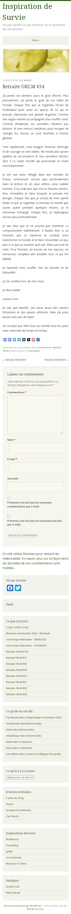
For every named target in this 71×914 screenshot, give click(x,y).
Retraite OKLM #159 (17, 651)
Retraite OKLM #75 (16, 657)
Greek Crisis (13, 886)
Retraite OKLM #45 (16, 664)
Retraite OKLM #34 (16, 676)
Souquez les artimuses (18, 810)
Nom (11, 440)
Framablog (12, 845)
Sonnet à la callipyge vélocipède (43, 754)
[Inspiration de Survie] (36, 72)
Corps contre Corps (17, 627)
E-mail (12, 459)
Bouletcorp (12, 839)
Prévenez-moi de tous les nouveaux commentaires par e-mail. (29, 504)
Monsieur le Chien (16, 863)
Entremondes (33, 723)
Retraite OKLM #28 (16, 694)
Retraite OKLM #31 (14, 359)
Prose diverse (44, 347)
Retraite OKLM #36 (56, 359)
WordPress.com (35, 909)
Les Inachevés (13, 857)
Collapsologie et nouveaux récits (43, 717)
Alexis (27, 80)
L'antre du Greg (14, 798)
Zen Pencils (12, 816)
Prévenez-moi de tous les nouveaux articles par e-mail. (34, 522)
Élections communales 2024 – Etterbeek (28, 633)
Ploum (9, 804)
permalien (34, 350)
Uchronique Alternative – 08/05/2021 (26, 639)
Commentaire (16, 392)
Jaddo (9, 851)
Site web (12, 478)
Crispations (25, 741)
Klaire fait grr (13, 892)
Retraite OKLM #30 (16, 688)
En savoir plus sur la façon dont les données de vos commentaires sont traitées (35, 563)
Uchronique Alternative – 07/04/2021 (26, 645)
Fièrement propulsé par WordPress (22, 905)
